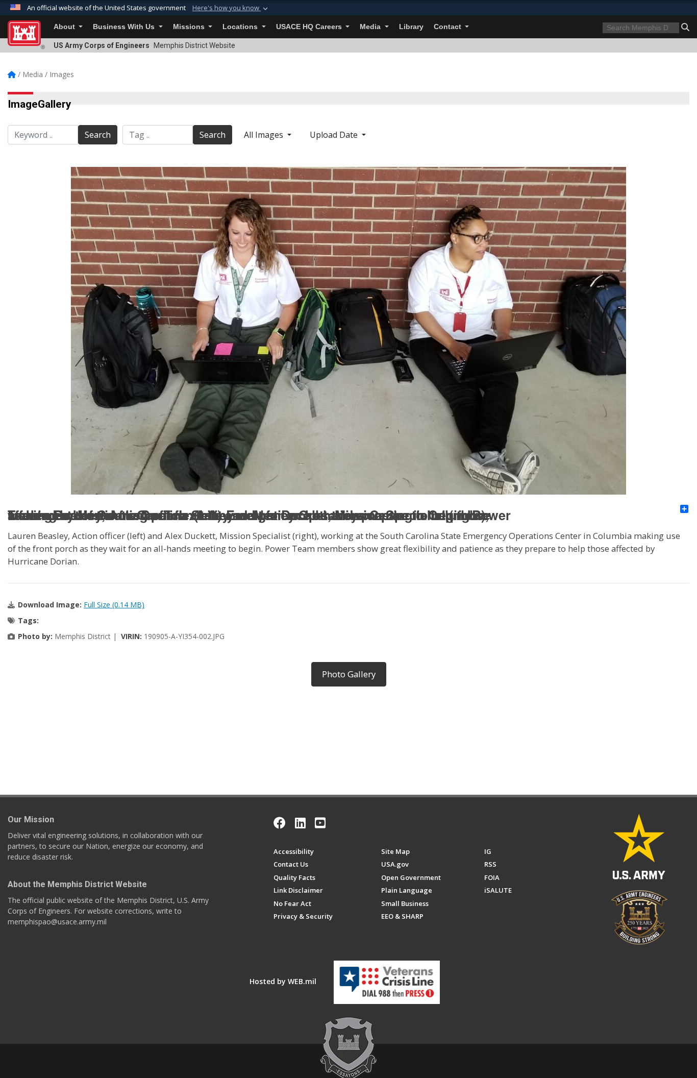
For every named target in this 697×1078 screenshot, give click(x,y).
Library (411, 27)
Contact (448, 27)
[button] (231, 8)
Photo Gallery (349, 674)
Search (98, 134)
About (65, 27)
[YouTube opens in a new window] (320, 823)
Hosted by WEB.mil (283, 981)
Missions (190, 27)
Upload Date (335, 134)
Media (371, 27)
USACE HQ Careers (310, 27)
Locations (241, 27)
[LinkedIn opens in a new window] (300, 823)
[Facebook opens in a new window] (279, 823)
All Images (264, 134)
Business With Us (125, 27)
